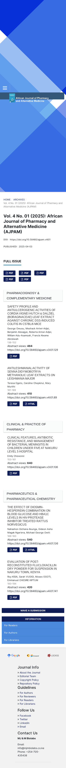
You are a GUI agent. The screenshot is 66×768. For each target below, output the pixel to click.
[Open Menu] (5, 87)
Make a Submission (33, 610)
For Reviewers (28, 696)
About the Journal (30, 672)
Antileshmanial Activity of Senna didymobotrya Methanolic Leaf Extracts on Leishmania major (31, 373)
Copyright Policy (29, 679)
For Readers (10, 625)
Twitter (24, 719)
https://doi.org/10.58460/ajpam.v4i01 (30, 239)
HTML (31, 403)
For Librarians (11, 640)
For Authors (10, 632)
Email (22, 726)
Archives (19, 199)
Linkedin (24, 722)
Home (7, 199)
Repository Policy (30, 683)
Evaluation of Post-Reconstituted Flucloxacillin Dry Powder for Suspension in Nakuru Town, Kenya (32, 567)
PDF (10, 273)
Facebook (25, 715)
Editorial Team (28, 676)
